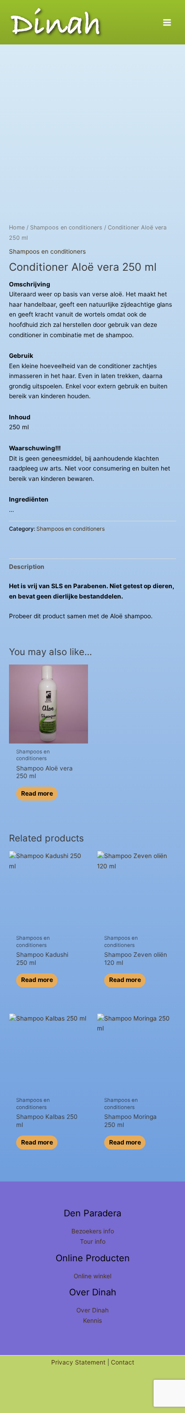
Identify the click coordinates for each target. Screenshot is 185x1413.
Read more (37, 793)
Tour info (93, 1241)
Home (17, 227)
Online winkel (92, 1276)
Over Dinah (92, 1310)
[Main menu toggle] (167, 22)
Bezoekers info (92, 1231)
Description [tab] (26, 566)
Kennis (92, 1320)
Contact (122, 1362)
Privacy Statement (78, 1362)
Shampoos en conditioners (66, 227)
